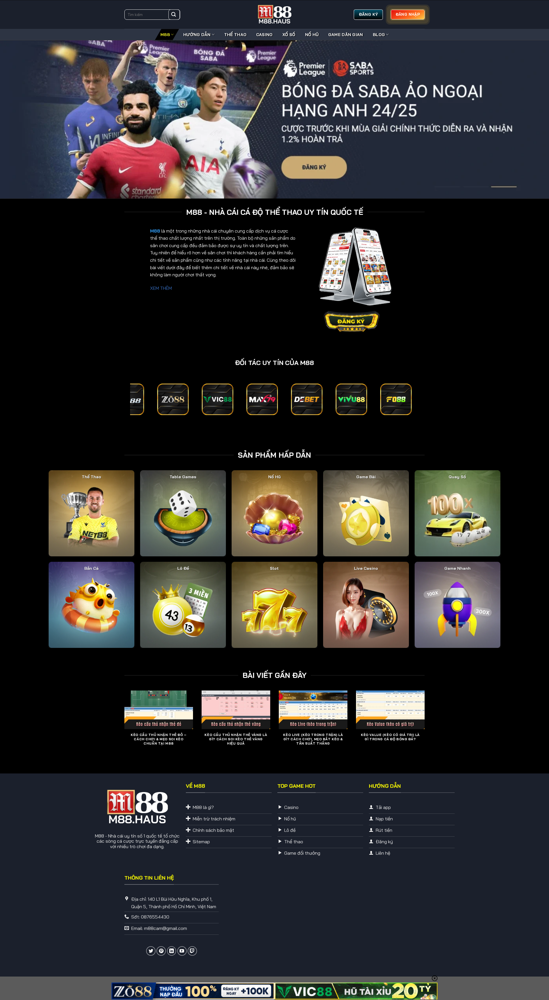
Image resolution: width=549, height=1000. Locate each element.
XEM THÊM (161, 288)
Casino (264, 34)
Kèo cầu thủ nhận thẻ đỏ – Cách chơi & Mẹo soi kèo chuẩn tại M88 (158, 739)
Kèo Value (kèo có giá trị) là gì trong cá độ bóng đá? (390, 737)
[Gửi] (173, 14)
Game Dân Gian (345, 34)
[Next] (425, 727)
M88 (165, 34)
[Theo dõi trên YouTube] (182, 950)
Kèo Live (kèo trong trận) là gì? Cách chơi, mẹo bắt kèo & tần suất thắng (313, 739)
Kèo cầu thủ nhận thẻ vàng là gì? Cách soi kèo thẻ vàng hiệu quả (235, 739)
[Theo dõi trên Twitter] (151, 950)
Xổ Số (289, 34)
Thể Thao (235, 34)
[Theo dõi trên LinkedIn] (171, 950)
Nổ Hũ (311, 34)
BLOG (379, 34)
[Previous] (123, 727)
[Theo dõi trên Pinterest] (161, 950)
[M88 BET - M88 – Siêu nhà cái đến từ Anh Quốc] (274, 14)
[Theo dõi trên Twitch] (192, 950)
